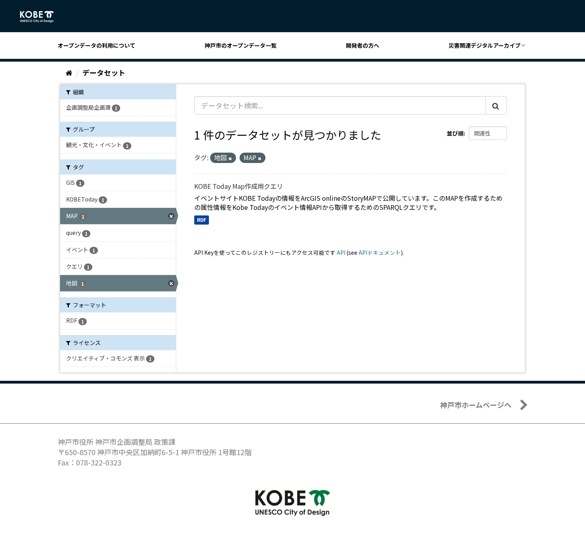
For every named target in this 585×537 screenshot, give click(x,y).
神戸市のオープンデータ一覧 (241, 45)
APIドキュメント (380, 252)
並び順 (455, 133)
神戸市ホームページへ (475, 404)
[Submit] (496, 105)
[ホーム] (69, 72)
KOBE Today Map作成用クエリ (238, 186)
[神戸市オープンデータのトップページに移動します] (41, 17)
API (341, 252)
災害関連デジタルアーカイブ (484, 45)
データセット (103, 72)
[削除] (230, 158)
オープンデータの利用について (96, 45)
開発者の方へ (362, 45)
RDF (201, 219)
